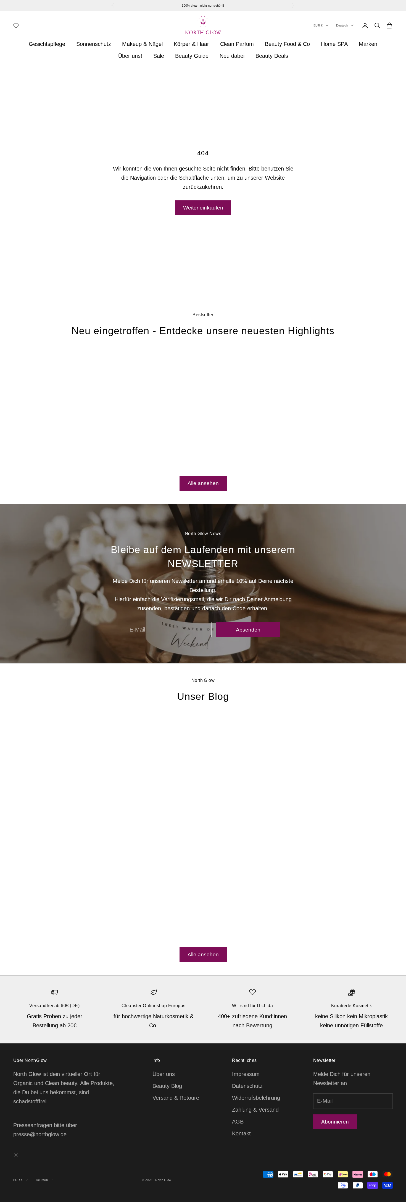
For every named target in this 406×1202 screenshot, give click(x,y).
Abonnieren (335, 1122)
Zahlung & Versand (255, 1110)
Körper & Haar (191, 44)
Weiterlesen (43, 913)
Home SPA (334, 44)
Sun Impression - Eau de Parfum (252, 446)
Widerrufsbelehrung (256, 1098)
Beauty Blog (167, 1086)
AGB (238, 1122)
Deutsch (342, 25)
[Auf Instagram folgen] (16, 1155)
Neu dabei (232, 56)
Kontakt (241, 1133)
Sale (158, 56)
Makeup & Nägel (142, 44)
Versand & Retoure (175, 1098)
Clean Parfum (237, 44)
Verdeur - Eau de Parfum (153, 446)
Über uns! (130, 56)
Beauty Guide (192, 56)
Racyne (153, 438)
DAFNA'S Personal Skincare (55, 438)
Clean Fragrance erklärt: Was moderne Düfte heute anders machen (316, 840)
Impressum (246, 1074)
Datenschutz (247, 1086)
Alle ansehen (203, 483)
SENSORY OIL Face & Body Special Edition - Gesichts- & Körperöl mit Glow (54, 450)
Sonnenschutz (93, 44)
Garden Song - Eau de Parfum (351, 446)
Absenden (248, 630)
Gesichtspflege (47, 44)
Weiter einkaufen (203, 208)
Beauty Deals (271, 56)
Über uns (163, 1074)
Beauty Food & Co (287, 44)
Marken (368, 44)
